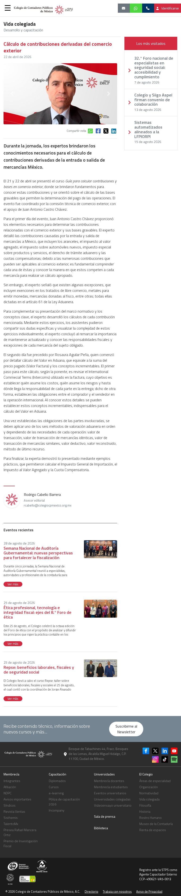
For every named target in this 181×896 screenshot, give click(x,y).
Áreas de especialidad (155, 780)
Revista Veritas (14, 811)
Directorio (91, 891)
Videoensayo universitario (113, 805)
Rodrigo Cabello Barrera (47, 500)
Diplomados (57, 780)
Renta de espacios (152, 829)
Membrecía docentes (109, 780)
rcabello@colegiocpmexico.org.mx (47, 505)
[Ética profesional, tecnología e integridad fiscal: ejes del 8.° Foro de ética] (100, 608)
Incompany (56, 810)
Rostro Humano (150, 817)
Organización (148, 786)
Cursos (54, 786)
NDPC (8, 793)
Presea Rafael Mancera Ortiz (20, 832)
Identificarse (170, 8)
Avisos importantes (17, 799)
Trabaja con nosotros (117, 891)
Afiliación (10, 786)
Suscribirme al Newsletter (126, 729)
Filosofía (145, 805)
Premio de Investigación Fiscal (21, 843)
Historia (144, 811)
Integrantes (12, 780)
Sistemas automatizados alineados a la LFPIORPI (148, 129)
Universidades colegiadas (112, 799)
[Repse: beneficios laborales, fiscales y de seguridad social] (100, 668)
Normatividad (148, 793)
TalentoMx (11, 823)
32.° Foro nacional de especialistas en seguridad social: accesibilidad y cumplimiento (153, 67)
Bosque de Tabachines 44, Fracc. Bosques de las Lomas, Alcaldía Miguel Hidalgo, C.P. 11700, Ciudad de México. (98, 753)
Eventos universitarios (110, 793)
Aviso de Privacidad (149, 891)
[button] (8, 8)
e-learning (56, 793)
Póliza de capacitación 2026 (64, 802)
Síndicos (10, 805)
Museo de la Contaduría (156, 823)
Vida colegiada (149, 799)
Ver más (13, 584)
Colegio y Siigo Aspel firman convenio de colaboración (153, 100)
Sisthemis (11, 817)
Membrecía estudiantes (111, 786)
